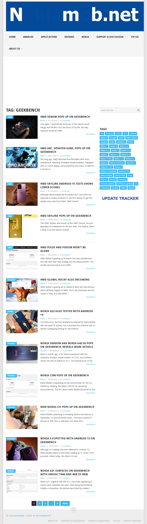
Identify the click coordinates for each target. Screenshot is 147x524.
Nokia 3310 (124, 171)
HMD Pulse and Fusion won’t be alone (63, 249)
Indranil (43, 351)
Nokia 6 (104, 154)
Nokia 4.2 (105, 150)
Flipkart (104, 138)
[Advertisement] (73, 76)
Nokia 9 (118, 167)
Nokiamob (19, 516)
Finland (133, 133)
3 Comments (65, 379)
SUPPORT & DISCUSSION (109, 37)
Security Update (108, 184)
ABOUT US (14, 48)
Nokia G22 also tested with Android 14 (66, 313)
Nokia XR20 (120, 175)
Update (115, 188)
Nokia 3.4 (124, 146)
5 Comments (65, 121)
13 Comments (65, 220)
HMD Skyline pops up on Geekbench (65, 215)
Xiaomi (131, 188)
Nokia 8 (104, 163)
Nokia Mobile (106, 175)
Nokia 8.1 (130, 163)
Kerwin (43, 446)
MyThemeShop (43, 516)
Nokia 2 (104, 146)
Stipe (42, 478)
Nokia (85, 37)
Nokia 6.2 (125, 154)
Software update (124, 184)
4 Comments (65, 283)
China (118, 133)
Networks (121, 142)
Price (130, 175)
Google (113, 138)
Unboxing (105, 188)
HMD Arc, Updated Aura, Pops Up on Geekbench (65, 150)
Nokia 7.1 (118, 159)
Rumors (104, 179)
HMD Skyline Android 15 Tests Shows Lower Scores (66, 185)
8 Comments (65, 255)
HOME (12, 37)
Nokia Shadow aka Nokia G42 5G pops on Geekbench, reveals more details (66, 345)
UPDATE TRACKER (132, 521)
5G (102, 133)
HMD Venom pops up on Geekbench (65, 116)
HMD (121, 138)
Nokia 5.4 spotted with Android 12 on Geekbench (67, 440)
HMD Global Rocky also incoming (64, 279)
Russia (113, 179)
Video (123, 188)
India (112, 142)
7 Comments (67, 351)
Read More (90, 134)
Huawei (104, 142)
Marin (42, 121)
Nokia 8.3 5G (106, 167)
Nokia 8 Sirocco (117, 163)
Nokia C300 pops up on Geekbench (64, 375)
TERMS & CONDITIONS (99, 521)
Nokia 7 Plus (106, 159)
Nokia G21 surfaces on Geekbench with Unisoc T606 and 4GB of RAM (64, 472)
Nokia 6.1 (114, 154)
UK (136, 184)
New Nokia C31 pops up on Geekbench (67, 406)
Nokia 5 (115, 150)
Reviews (69, 37)
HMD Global (131, 138)
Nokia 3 (113, 146)
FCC (125, 133)
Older (65, 503)
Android (28, 37)
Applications (49, 37)
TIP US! (135, 37)
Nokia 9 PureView (108, 171)
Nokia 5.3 (125, 150)
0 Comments (65, 319)
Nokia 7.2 (130, 159)
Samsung (122, 179)
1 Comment (64, 191)
